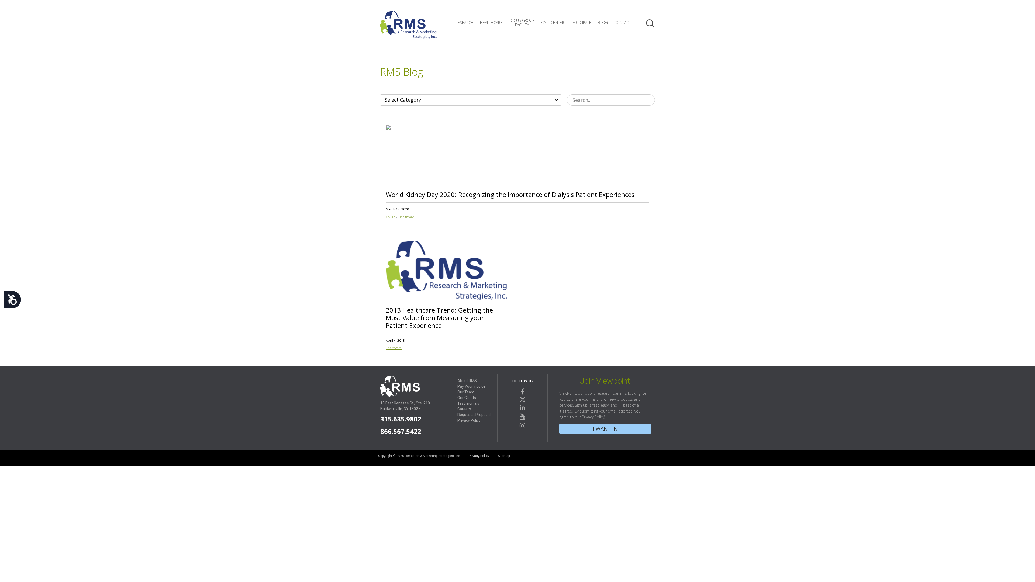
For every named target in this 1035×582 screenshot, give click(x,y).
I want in (605, 428)
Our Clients (466, 398)
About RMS (467, 381)
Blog (603, 22)
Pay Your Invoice (471, 386)
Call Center (552, 22)
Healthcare (491, 22)
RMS (408, 29)
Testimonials (468, 403)
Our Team (465, 392)
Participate (581, 22)
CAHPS (391, 217)
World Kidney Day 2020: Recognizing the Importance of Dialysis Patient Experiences (510, 194)
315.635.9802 (400, 418)
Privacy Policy (469, 420)
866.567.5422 (400, 431)
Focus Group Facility (522, 22)
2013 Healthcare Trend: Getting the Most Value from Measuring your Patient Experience (439, 318)
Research (465, 22)
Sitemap (504, 456)
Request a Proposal (474, 415)
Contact (622, 22)
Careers (464, 409)
